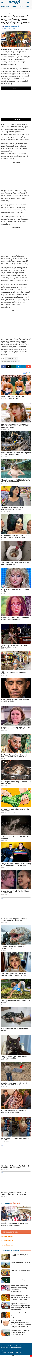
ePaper (14, 7)
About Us (3, 1346)
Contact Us (11, 1346)
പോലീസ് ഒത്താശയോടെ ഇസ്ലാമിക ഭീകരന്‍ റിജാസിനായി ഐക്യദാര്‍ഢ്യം (15, 1224)
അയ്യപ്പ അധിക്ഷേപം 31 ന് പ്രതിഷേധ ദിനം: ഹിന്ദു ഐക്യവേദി (19, 1315)
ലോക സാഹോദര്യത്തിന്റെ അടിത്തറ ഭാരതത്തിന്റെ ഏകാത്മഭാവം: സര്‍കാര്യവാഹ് (19, 1289)
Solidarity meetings (11, 358)
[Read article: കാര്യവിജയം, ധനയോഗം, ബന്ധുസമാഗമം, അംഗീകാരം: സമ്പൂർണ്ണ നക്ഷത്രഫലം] (5, 1297)
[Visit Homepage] (14, 2)
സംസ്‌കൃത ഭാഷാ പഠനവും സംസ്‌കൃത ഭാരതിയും (20, 1279)
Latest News (5, 7)
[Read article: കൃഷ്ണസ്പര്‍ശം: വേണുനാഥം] (5, 1257)
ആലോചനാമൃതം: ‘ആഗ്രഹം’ (20, 1262)
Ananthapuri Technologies (16, 1352)
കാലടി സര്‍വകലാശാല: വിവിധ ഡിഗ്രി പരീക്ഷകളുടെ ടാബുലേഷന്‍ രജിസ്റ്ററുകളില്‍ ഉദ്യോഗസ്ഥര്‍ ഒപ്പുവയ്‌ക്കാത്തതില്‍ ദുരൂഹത (20, 1308)
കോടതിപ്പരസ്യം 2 (7, 1241)
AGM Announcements (16, 1347)
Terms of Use (19, 1346)
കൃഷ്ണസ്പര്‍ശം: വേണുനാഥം (19, 1255)
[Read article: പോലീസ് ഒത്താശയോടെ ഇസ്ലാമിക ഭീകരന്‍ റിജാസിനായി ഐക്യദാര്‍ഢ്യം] (16, 1213)
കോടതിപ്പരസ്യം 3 (7, 1245)
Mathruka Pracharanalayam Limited (10, 1351)
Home (2, 13)
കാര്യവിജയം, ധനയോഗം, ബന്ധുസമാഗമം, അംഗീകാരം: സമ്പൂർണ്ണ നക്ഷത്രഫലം (21, 1297)
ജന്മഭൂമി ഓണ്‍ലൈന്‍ (12, 26)
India (27, 7)
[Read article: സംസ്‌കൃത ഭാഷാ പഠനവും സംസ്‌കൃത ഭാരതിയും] (5, 1280)
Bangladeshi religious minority (11, 361)
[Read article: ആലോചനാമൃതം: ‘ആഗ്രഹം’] (5, 1265)
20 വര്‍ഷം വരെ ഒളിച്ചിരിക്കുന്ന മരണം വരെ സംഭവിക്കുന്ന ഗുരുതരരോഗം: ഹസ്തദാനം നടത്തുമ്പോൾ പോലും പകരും (21, 1325)
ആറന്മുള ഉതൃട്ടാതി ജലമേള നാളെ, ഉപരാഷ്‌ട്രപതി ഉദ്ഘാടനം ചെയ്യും (20, 1332)
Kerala (21, 7)
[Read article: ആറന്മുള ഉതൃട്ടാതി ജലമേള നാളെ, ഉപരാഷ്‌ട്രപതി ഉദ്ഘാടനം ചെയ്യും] (5, 1332)
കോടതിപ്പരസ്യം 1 (7, 1236)
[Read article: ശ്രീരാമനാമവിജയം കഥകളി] (5, 1272)
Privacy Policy (4, 1347)
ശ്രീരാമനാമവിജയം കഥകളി (20, 1270)
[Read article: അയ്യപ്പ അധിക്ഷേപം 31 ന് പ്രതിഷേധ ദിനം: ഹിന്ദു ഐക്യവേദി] (5, 1315)
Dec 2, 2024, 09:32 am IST (8, 29)
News (7, 13)
